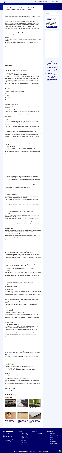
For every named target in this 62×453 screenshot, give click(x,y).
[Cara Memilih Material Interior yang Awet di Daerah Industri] (35, 415)
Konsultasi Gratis (52, 26)
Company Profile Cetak (40, 436)
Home (6, 7)
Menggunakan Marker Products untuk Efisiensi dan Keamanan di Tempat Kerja (22, 409)
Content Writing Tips (31, 7)
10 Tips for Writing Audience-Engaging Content (18, 9)
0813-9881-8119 (24, 440)
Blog (49, 1)
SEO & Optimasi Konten (40, 444)
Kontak (53, 1)
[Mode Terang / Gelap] (57, 1)
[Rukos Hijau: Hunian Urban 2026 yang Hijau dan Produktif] (35, 403)
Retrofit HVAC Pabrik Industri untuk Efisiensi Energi (51, 79)
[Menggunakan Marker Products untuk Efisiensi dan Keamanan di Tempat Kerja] (22, 403)
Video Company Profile (40, 438)
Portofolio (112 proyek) (54, 435)
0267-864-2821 (24, 442)
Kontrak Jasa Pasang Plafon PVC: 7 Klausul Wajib (51, 70)
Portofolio (45, 1)
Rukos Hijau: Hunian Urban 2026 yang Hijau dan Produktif (35, 408)
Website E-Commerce (40, 442)
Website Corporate (39, 440)
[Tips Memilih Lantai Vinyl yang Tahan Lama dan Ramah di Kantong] (22, 415)
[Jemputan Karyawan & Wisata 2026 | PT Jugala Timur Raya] (10, 403)
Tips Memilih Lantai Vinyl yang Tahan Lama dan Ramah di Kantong (22, 421)
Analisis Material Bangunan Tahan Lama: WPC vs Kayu (10, 421)
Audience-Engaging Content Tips (15, 7)
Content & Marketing (24, 7)
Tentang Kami (53, 433)
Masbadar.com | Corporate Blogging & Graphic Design (30, 451)
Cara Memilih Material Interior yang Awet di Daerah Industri (34, 421)
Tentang (34, 1)
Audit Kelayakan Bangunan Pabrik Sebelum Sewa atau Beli (52, 75)
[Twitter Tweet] (6, 395)
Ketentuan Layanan (54, 443)
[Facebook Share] (7, 395)
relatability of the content (33, 202)
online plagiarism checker (11, 352)
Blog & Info (52, 437)
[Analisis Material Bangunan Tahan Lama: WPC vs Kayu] (10, 415)
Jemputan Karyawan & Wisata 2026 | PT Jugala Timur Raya (9, 409)
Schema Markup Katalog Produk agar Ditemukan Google (52, 63)
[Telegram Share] (9, 395)
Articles (8, 7)
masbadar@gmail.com (25, 444)
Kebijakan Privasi (53, 441)
